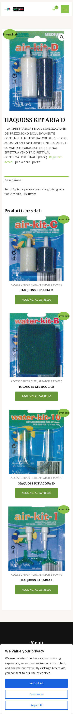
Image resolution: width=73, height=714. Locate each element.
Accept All (36, 683)
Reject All (36, 705)
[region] (36, 679)
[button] (61, 37)
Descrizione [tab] (12, 180)
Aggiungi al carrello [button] (36, 299)
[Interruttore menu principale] (65, 9)
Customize (37, 694)
